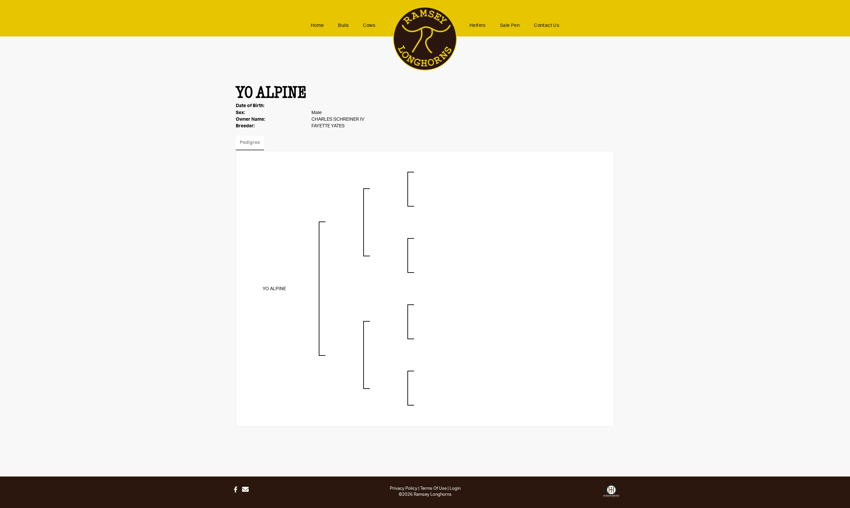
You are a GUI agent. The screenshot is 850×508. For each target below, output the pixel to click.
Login (455, 488)
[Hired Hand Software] (611, 491)
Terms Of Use (433, 488)
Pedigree (250, 142)
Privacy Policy (403, 488)
